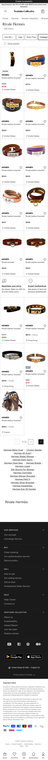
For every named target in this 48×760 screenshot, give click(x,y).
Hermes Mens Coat (13, 450)
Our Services (11, 530)
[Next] (30, 441)
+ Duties (34, 334)
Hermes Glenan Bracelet (22, 476)
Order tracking (11, 552)
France (7, 744)
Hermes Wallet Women (22, 456)
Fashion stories (11, 633)
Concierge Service (13, 538)
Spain (22, 746)
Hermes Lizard (22, 466)
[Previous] (17, 441)
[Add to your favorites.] (21, 75)
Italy (26, 746)
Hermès (15, 18)
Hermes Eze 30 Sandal (24, 489)
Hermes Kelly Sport (23, 459)
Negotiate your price (11, 286)
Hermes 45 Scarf (22, 453)
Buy (6, 548)
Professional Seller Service (17, 586)
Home (5, 18)
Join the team (10, 629)
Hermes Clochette (22, 472)
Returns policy (11, 560)
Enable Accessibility (23, 1)
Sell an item (9, 582)
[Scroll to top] (41, 441)
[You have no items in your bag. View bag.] (43, 11)
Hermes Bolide (33, 463)
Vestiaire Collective (15, 612)
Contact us (9, 603)
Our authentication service (17, 556)
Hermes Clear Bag (13, 463)
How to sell (9, 573)
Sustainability (10, 621)
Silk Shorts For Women (22, 469)
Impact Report (11, 625)
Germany (38, 744)
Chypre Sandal (34, 450)
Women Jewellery (30, 18)
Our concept (10, 534)
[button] (43, 11)
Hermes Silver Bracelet (22, 482)
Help (6, 595)
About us (8, 617)
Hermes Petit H (22, 479)
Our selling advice (12, 577)
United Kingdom (17, 744)
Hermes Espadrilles (22, 485)
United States (28, 744)
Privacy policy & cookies (22, 674)
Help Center (10, 599)
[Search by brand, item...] (5, 11)
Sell (6, 569)
